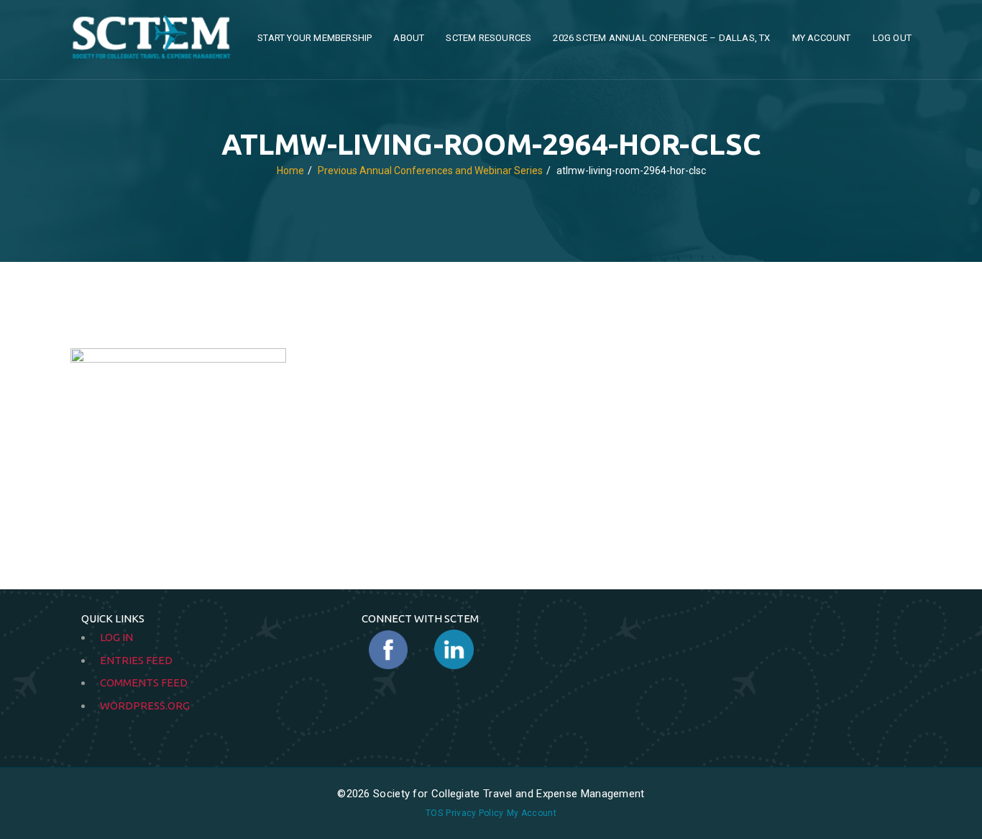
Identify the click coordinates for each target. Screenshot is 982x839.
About (408, 37)
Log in (116, 637)
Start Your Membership (314, 37)
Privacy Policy (474, 813)
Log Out (892, 37)
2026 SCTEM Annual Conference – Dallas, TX (661, 37)
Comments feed (144, 682)
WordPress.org (145, 705)
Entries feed (136, 660)
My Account (821, 37)
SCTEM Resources (488, 37)
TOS (434, 813)
